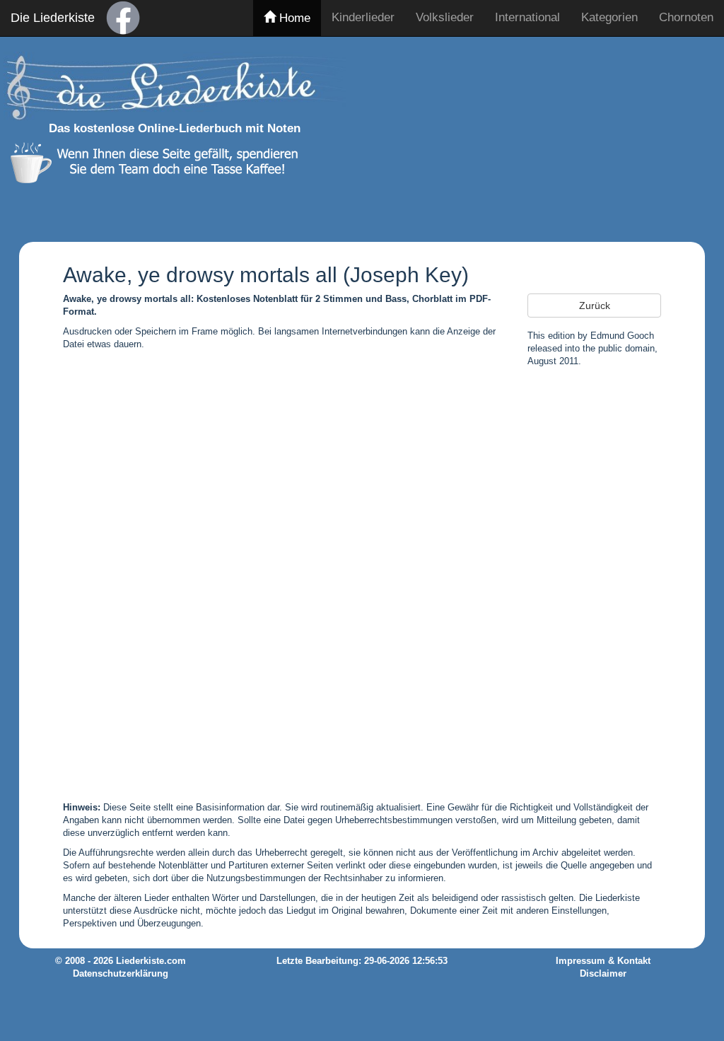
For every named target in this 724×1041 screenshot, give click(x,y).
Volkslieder (445, 17)
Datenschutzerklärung (120, 974)
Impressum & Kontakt (603, 961)
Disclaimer (603, 974)
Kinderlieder (363, 17)
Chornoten (686, 17)
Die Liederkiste (53, 18)
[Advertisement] (539, 136)
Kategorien (609, 17)
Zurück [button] (594, 305)
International (527, 17)
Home (293, 18)
